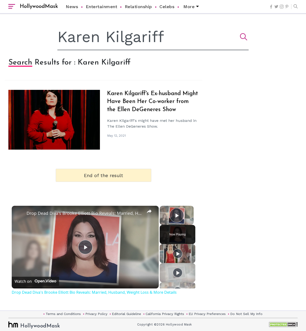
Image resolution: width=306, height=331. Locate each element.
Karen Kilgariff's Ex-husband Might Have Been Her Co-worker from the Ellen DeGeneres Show (152, 102)
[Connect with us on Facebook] (271, 6)
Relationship (138, 6)
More (189, 6)
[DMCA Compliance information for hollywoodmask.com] (283, 324)
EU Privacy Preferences (207, 314)
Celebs (167, 6)
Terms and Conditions (63, 314)
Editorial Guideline (126, 314)
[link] (19, 213)
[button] (294, 6)
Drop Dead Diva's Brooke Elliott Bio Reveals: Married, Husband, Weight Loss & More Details (84, 213)
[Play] (177, 253)
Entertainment (101, 6)
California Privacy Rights (165, 314)
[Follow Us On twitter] (276, 7)
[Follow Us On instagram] (282, 7)
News (72, 6)
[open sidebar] (11, 6)
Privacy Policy (96, 314)
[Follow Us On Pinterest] (287, 6)
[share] (149, 211)
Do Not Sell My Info (246, 314)
